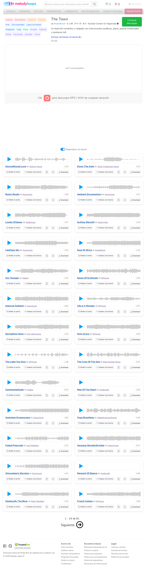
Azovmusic (27, 194)
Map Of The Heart (86, 389)
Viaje (19, 29)
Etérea (8, 34)
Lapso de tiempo (33, 24)
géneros (24, 11)
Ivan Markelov (32, 445)
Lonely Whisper (13, 222)
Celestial (42, 29)
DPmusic (105, 278)
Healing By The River (16, 501)
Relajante (32, 19)
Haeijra (25, 278)
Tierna (37, 34)
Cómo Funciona (113, 11)
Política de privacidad (120, 557)
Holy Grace (83, 333)
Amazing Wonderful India (90, 445)
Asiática (9, 19)
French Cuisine (85, 501)
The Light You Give (15, 361)
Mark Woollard (37, 501)
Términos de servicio (119, 553)
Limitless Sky (12, 250)
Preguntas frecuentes (70, 557)
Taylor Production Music (108, 166)
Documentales (18, 24)
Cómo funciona (67, 547)
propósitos (54, 11)
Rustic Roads (12, 194)
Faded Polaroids (14, 445)
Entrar (136, 4)
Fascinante (18, 34)
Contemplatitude (14, 389)
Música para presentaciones (95, 557)
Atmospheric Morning (17, 473)
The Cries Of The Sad (88, 361)
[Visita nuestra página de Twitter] (10, 546)
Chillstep (42, 19)
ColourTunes (113, 445)
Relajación (10, 29)
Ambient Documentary (89, 194)
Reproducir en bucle (76, 149)
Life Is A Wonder (86, 305)
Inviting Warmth (85, 222)
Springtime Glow (14, 333)
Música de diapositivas (93, 560)
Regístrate (134, 11)
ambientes (71, 11)
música (10, 11)
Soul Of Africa (84, 250)
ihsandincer (60, 23)
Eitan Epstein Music (112, 362)
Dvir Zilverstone (34, 334)
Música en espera (91, 550)
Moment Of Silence (87, 473)
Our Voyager (12, 278)
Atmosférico (20, 19)
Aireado (33, 29)
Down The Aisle (85, 166)
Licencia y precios (118, 547)
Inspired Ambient (14, 305)
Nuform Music (35, 166)
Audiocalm (104, 389)
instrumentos (90, 11)
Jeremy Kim (103, 222)
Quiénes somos (67, 550)
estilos (38, 11)
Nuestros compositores (70, 553)
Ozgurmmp (38, 417)
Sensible (28, 34)
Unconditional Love (15, 166)
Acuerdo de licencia (119, 550)
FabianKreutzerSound (107, 417)
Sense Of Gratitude (87, 278)
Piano (25, 29)
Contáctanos (66, 563)
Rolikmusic (30, 222)
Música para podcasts (93, 553)
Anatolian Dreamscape (17, 417)
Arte (8, 24)
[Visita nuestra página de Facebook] (4, 546)
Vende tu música (68, 560)
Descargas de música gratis (95, 563)
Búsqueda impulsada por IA (95, 547)
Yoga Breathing (85, 417)
